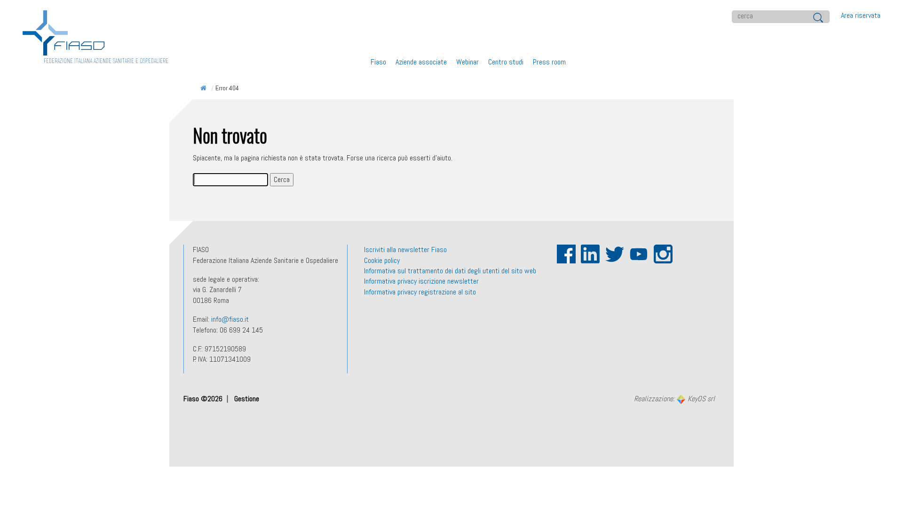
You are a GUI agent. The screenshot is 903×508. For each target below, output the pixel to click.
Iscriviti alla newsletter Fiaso (405, 249)
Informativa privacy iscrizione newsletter (421, 281)
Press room (549, 62)
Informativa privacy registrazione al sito (420, 292)
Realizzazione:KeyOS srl (674, 399)
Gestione (246, 399)
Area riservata (860, 15)
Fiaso (378, 62)
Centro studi (505, 62)
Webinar (467, 62)
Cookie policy (382, 260)
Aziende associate (421, 62)
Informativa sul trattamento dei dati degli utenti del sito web (450, 271)
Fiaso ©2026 (203, 399)
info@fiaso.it (230, 319)
